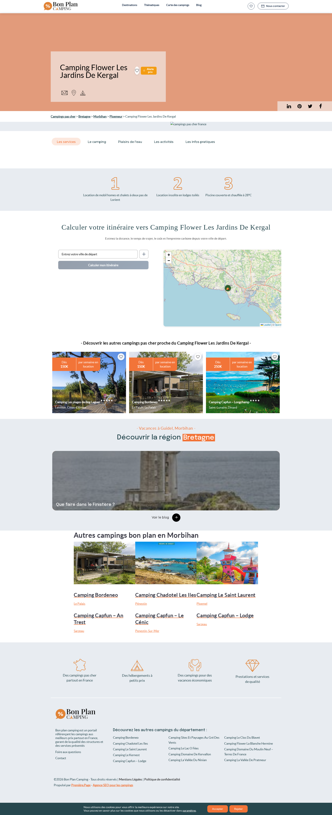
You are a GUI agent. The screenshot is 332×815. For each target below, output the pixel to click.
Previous (52, 382)
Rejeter (238, 808)
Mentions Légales (130, 779)
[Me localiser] (144, 254)
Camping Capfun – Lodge (129, 761)
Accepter (217, 808)
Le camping (97, 142)
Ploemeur (116, 116)
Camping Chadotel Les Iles (130, 743)
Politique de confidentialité (162, 779)
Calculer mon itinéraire (103, 265)
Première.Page (80, 785)
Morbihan (100, 116)
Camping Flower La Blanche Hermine (248, 743)
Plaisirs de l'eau (130, 142)
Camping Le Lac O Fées (183, 748)
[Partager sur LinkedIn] (299, 106)
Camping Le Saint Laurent (130, 749)
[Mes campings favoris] (251, 6)
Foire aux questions (68, 752)
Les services (66, 142)
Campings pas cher (63, 116)
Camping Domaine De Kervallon (189, 754)
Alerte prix (150, 70)
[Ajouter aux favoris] (137, 71)
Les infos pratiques (200, 142)
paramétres (189, 810)
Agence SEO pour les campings (113, 785)
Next (279, 382)
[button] (228, 288)
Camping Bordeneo (126, 737)
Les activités (163, 142)
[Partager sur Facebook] (320, 106)
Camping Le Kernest (126, 755)
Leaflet (267, 324)
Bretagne (84, 116)
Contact (60, 758)
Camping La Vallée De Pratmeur (245, 760)
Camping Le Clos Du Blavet (242, 737)
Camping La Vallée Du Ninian (187, 760)
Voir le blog (160, 517)
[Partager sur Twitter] (310, 106)
